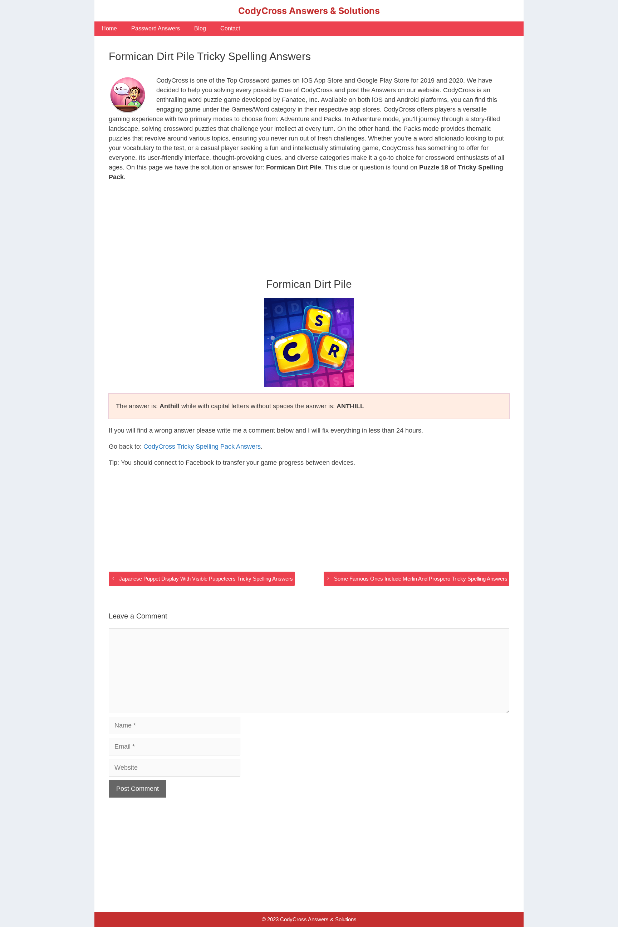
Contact (230, 28)
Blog (200, 28)
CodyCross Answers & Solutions (309, 10)
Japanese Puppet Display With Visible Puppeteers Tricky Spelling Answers (206, 579)
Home (109, 28)
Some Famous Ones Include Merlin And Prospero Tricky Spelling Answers (420, 579)
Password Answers (155, 28)
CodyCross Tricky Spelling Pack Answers (202, 446)
